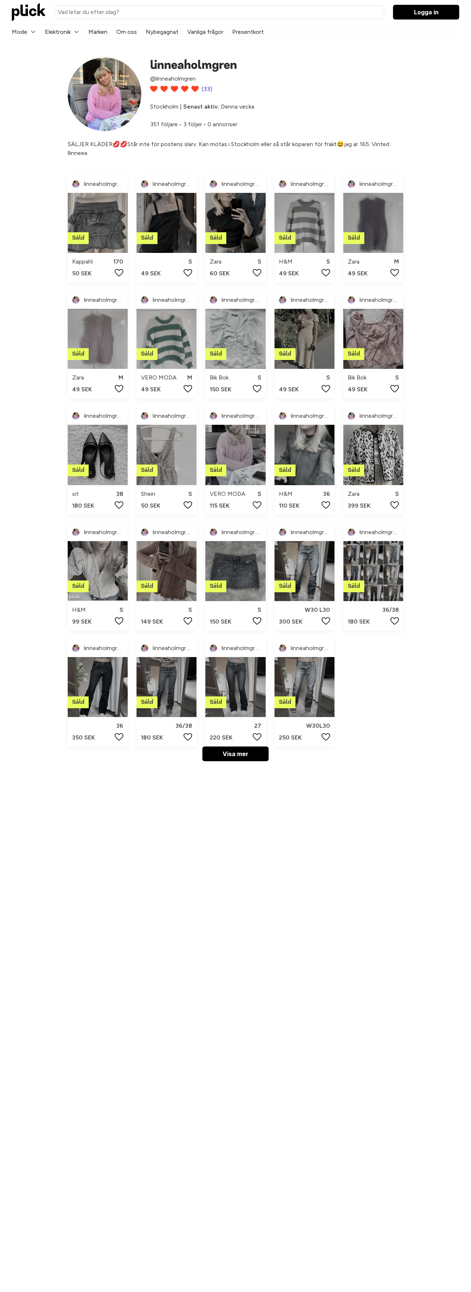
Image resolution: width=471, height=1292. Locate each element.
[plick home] (29, 12)
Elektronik (58, 31)
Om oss (126, 31)
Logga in (426, 12)
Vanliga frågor (205, 31)
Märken (97, 31)
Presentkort (248, 31)
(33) (207, 88)
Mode (19, 31)
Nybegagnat (162, 31)
